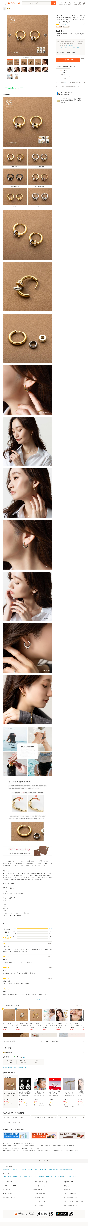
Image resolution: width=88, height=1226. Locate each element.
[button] (84, 24)
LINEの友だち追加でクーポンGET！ (14, 88)
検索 (53, 3)
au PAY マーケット (7, 1143)
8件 (7, 935)
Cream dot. (16, 1148)
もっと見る (79, 1005)
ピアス (30, 1143)
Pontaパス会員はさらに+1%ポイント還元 (69, 48)
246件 (23, 1057)
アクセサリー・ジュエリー (20, 1143)
